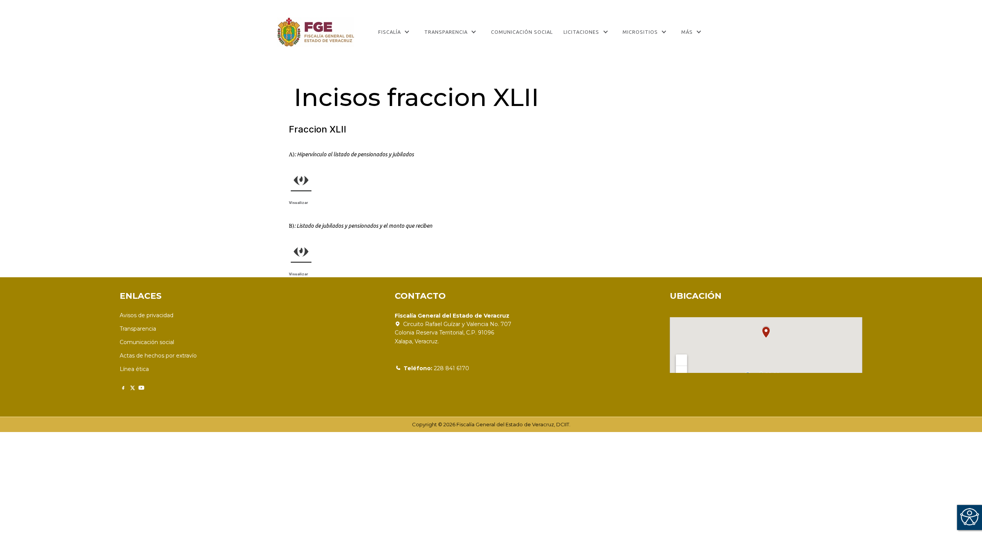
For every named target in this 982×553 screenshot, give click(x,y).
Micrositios (640, 32)
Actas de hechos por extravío (158, 355)
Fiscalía (389, 32)
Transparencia (446, 32)
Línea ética (134, 369)
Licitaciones (581, 32)
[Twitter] (132, 387)
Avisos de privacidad (146, 315)
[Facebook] (123, 387)
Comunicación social (147, 342)
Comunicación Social (522, 32)
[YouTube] (141, 387)
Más (687, 32)
